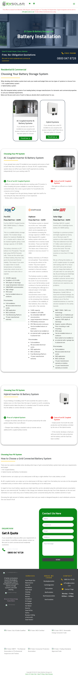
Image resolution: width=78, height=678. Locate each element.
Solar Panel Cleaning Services (28, 592)
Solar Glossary (49, 674)
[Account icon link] (34, 3)
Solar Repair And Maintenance (30, 581)
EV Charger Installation (28, 602)
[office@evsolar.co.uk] (68, 584)
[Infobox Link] (11, 573)
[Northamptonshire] (49, 596)
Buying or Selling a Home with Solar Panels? (30, 617)
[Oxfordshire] (49, 588)
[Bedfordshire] (49, 592)
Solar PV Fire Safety (29, 611)
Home (26, 674)
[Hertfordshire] (49, 599)
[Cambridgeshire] (49, 585)
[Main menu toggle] (74, 4)
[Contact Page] (68, 589)
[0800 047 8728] (67, 579)
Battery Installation (28, 597)
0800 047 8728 (66, 58)
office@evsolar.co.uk (28, 12)
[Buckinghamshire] (49, 581)
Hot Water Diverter (28, 607)
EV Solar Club (32, 674)
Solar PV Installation (28, 586)
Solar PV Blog (40, 674)
